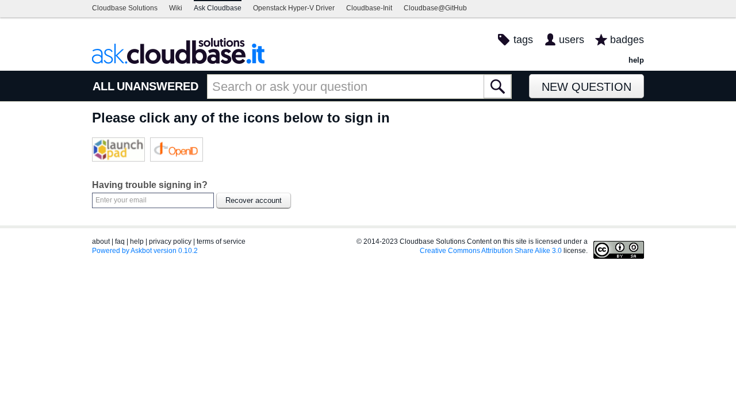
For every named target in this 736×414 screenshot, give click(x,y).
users (571, 39)
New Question (586, 86)
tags (523, 39)
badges (627, 39)
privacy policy (170, 241)
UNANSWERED (157, 86)
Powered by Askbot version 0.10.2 (145, 251)
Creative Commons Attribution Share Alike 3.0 (491, 251)
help (636, 60)
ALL (103, 86)
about (101, 241)
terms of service (221, 241)
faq (120, 241)
